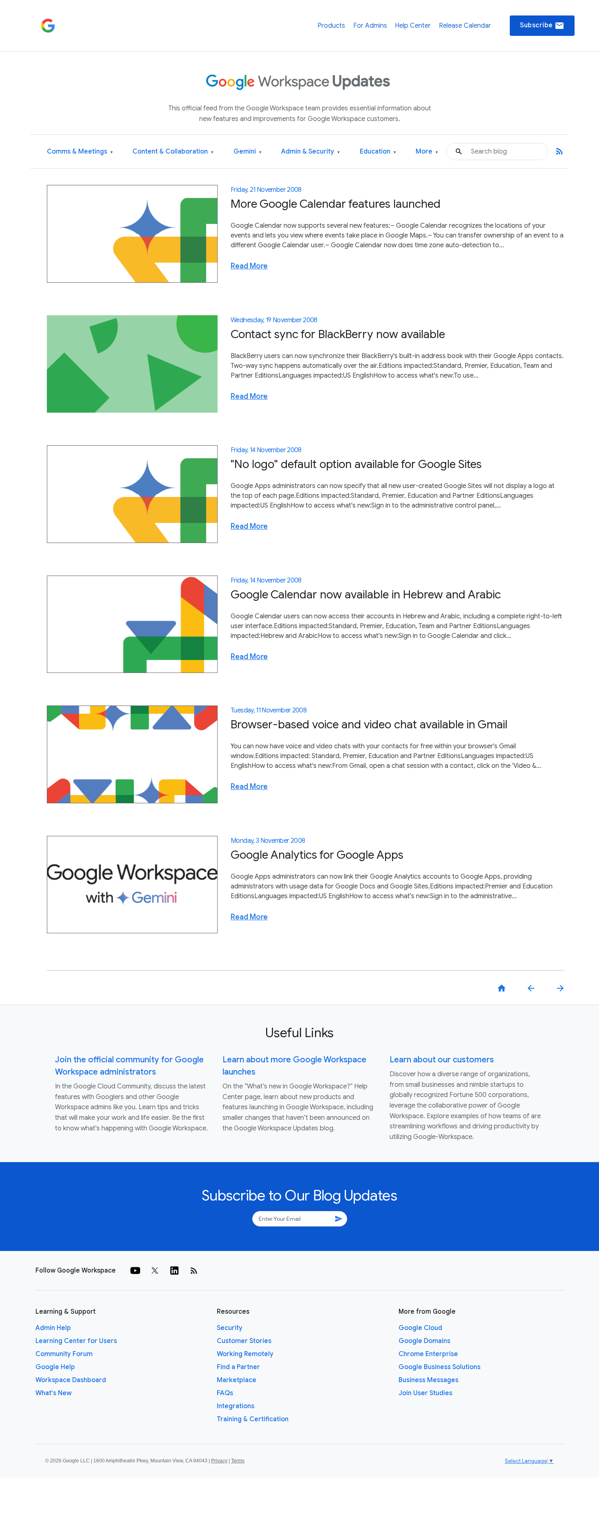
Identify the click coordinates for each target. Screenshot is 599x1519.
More (427, 152)
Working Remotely (245, 1354)
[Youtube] (135, 1270)
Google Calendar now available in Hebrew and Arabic (366, 594)
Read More (249, 266)
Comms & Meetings (80, 152)
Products (331, 26)
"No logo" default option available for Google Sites (356, 464)
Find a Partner (238, 1367)
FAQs (225, 1393)
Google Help (55, 1367)
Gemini (247, 152)
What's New (53, 1393)
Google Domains (424, 1341)
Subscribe (542, 26)
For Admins (370, 26)
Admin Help (53, 1328)
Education (378, 152)
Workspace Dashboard (70, 1380)
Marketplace (236, 1380)
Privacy (219, 1461)
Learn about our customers (442, 1060)
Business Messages (428, 1380)
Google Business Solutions (439, 1367)
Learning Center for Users (76, 1341)
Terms (237, 1461)
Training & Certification (252, 1419)
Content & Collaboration (173, 152)
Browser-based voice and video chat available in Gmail (369, 724)
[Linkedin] (174, 1270)
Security (229, 1328)
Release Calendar (465, 26)
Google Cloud (420, 1328)
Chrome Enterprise (428, 1354)
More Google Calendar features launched (335, 204)
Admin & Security (310, 152)
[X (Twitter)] (155, 1270)
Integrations (235, 1406)
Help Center (413, 26)
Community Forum (63, 1354)
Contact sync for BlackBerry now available (338, 334)
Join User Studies (425, 1393)
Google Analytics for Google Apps (317, 855)
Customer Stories (244, 1341)
